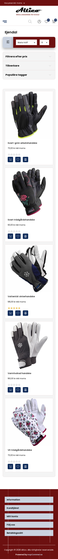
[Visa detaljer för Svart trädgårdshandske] (29, 192)
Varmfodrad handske (19, 373)
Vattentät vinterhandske (21, 296)
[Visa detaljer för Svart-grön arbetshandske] (29, 115)
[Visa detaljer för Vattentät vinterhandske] (29, 268)
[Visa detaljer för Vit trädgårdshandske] (29, 422)
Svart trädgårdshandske (21, 219)
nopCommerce (35, 554)
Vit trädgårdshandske (20, 450)
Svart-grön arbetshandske (22, 143)
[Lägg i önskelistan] (18, 159)
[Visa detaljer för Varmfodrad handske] (29, 345)
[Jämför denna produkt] (25, 159)
